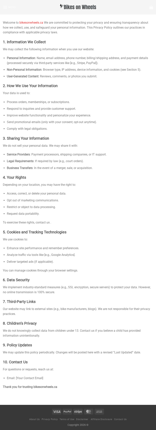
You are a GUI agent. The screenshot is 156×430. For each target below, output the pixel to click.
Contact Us (120, 419)
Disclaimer (82, 419)
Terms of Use (67, 419)
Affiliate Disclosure (101, 419)
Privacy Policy (50, 419)
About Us (34, 419)
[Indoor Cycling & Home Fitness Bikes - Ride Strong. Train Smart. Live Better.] (78, 7)
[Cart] (151, 7)
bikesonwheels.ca (31, 22)
